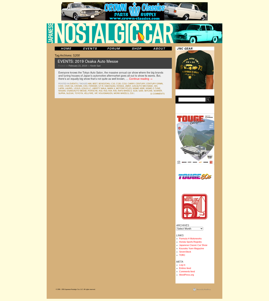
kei (155, 86)
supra (61, 93)
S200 (141, 91)
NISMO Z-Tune (153, 88)
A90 (89, 83)
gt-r (100, 86)
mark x (111, 88)
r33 (105, 91)
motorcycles (124, 88)
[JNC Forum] (114, 48)
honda (120, 86)
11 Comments (157, 94)
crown (78, 86)
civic (61, 86)
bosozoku (104, 83)
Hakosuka (109, 86)
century (140, 83)
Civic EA (69, 86)
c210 (124, 83)
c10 (113, 83)
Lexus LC (86, 88)
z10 (131, 93)
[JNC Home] (66, 48)
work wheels (121, 93)
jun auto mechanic (142, 86)
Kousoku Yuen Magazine (191, 248)
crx (85, 86)
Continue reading (140, 78)
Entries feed (185, 268)
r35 (115, 91)
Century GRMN (154, 83)
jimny (128, 86)
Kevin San (95, 66)
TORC (182, 255)
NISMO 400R (139, 88)
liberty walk (99, 88)
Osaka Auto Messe (77, 91)
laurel (69, 88)
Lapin (61, 88)
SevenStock (185, 252)
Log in (182, 265)
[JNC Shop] (136, 48)
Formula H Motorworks (190, 238)
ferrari (93, 86)
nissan (62, 91)
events (74, 83)
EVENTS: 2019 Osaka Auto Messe (88, 61)
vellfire (88, 93)
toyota (79, 93)
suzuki (70, 93)
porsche (93, 91)
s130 (135, 91)
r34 (110, 91)
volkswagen (105, 93)
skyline (148, 91)
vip (95, 93)
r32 (100, 91)
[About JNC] (159, 48)
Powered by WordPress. (204, 289)
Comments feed (187, 271)
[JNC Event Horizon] (90, 48)
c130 (118, 83)
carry (131, 83)
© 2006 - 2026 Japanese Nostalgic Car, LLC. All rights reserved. (75, 289)
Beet (95, 83)
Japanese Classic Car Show (193, 245)
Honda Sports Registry (190, 242)
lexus (77, 88)
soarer (158, 91)
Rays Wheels (125, 91)
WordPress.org (186, 275)
